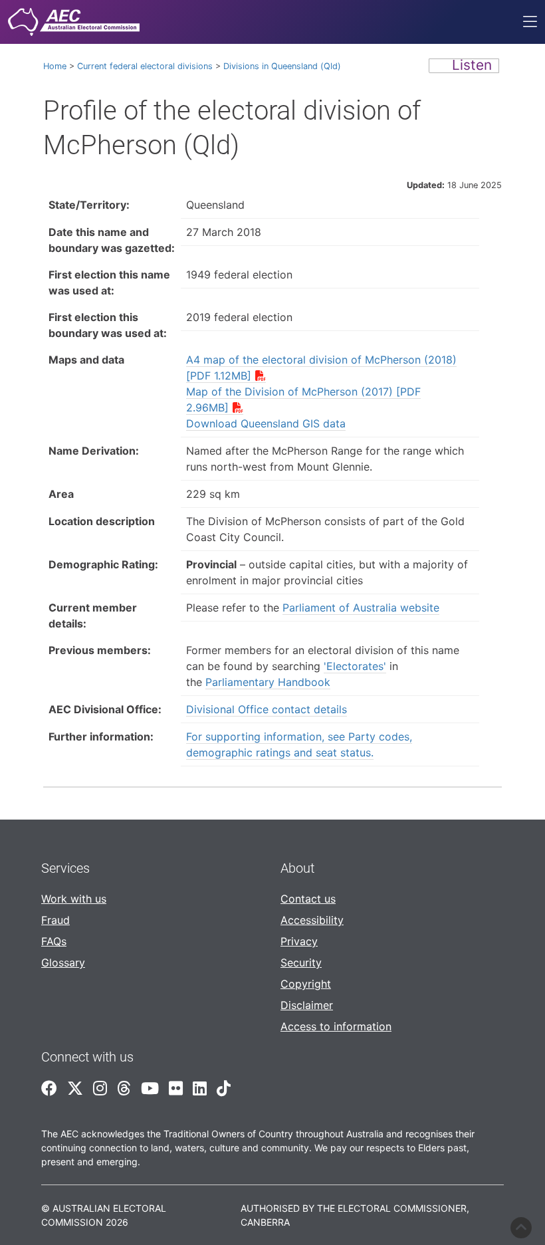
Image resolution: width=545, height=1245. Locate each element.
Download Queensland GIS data (266, 423)
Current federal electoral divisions (145, 66)
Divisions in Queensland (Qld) (282, 66)
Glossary (63, 962)
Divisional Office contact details (266, 709)
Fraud (55, 920)
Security (301, 962)
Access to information (335, 1026)
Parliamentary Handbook (267, 682)
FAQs (53, 941)
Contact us (308, 898)
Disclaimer (306, 1005)
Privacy (299, 941)
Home (54, 66)
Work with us (73, 898)
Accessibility (312, 920)
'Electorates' (355, 666)
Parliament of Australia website (360, 607)
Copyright (305, 983)
